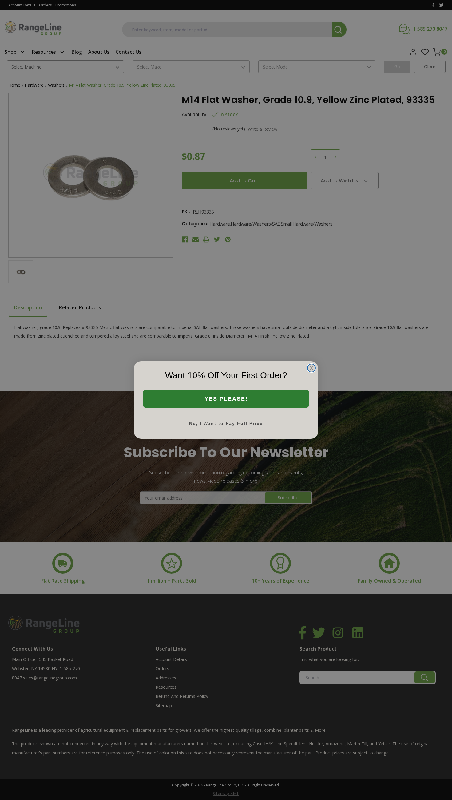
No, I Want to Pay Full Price (226, 423)
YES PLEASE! (226, 399)
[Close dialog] (311, 368)
